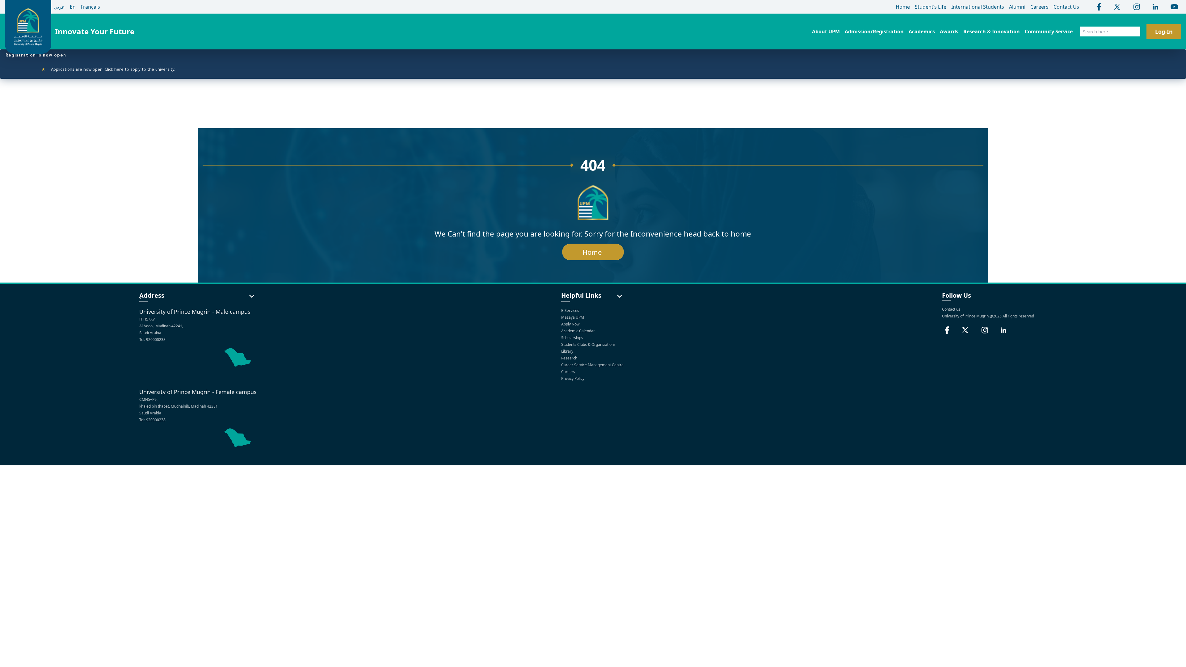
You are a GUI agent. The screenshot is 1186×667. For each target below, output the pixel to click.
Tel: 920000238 (152, 339)
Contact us (951, 309)
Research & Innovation (991, 31)
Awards (949, 31)
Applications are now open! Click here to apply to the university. (90, 70)
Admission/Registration (874, 31)
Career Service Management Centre (593, 364)
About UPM (826, 31)
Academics (922, 31)
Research (569, 358)
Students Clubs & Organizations (588, 344)
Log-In (1164, 31)
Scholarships (572, 337)
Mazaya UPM (572, 317)
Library (567, 351)
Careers (568, 371)
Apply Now (570, 324)
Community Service (1049, 31)
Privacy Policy (573, 378)
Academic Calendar (578, 331)
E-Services (570, 310)
